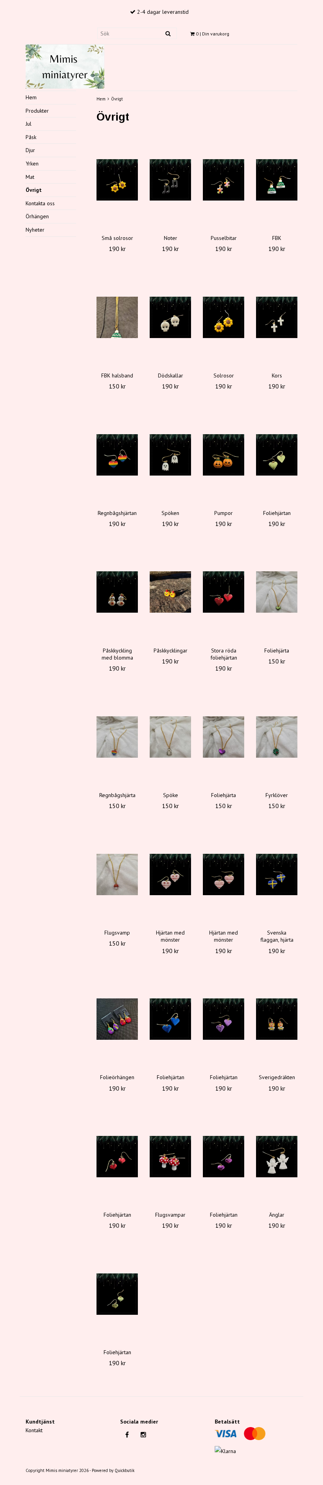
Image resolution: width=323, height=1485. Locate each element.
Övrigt (34, 189)
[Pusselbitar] (223, 179)
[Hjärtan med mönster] (170, 874)
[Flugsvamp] (117, 874)
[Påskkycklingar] (170, 592)
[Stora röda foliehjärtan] (223, 592)
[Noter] (170, 179)
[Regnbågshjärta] (117, 737)
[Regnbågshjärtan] (117, 454)
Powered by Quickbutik (113, 1470)
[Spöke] (170, 737)
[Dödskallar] (170, 317)
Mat (30, 176)
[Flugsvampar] (170, 1156)
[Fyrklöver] (276, 737)
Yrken (32, 163)
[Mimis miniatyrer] (65, 65)
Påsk (31, 137)
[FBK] (276, 179)
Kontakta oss (40, 203)
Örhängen (37, 216)
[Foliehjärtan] (276, 454)
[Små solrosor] (117, 179)
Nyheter (35, 229)
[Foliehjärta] (276, 592)
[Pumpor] (223, 454)
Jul (29, 123)
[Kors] (276, 317)
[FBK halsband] (117, 317)
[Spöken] (170, 454)
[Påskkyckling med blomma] (117, 592)
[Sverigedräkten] (276, 1019)
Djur (30, 150)
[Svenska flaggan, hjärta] (276, 874)
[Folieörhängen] (117, 1019)
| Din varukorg (212, 34)
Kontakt (34, 1430)
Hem (31, 97)
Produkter (37, 110)
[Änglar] (276, 1156)
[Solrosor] (223, 317)
